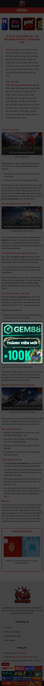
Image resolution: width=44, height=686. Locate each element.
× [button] (39, 325)
